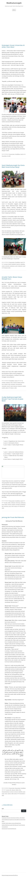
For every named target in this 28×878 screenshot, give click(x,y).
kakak (5, 504)
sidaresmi (20, 266)
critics (11, 382)
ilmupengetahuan (6, 791)
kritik (9, 384)
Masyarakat (12, 262)
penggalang (22, 504)
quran (3, 793)
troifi (12, 506)
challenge (13, 502)
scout (9, 506)
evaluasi (15, 382)
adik (6, 502)
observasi (15, 386)
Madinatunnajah (14, 3)
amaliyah (8, 382)
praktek (24, 386)
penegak (18, 504)
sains (6, 793)
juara (3, 504)
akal (8, 790)
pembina (13, 504)
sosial (24, 266)
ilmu (20, 790)
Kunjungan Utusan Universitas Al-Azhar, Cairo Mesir (13, 46)
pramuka (7, 266)
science (9, 793)
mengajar (13, 384)
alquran (13, 790)
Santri (21, 154)
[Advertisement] (14, 26)
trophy (15, 506)
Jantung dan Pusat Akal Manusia (13, 517)
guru (3, 384)
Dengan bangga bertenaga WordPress (10, 875)
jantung (12, 791)
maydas (9, 504)
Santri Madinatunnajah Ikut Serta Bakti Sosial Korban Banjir (13, 166)
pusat (24, 791)
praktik (3, 388)
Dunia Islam (12, 154)
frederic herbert (20, 382)
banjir (6, 264)
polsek (3, 266)
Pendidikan (17, 154)
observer (20, 386)
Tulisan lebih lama (7, 804)
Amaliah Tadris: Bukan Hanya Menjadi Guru (12, 278)
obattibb (20, 791)
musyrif (8, 386)
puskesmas (12, 266)
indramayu (18, 502)
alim (10, 790)
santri (16, 266)
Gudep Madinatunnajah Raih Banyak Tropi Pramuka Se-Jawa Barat (12, 399)
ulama (15, 793)
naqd (11, 386)
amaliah (3, 382)
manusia (16, 791)
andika (9, 502)
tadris (6, 388)
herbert (6, 384)
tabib (12, 793)
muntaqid (4, 386)
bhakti (9, 264)
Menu (14, 9)
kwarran (18, 264)
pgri (3, 506)
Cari (3, 808)
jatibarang (23, 502)
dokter (17, 790)
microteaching (18, 384)
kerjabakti (13, 264)
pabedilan (22, 264)
